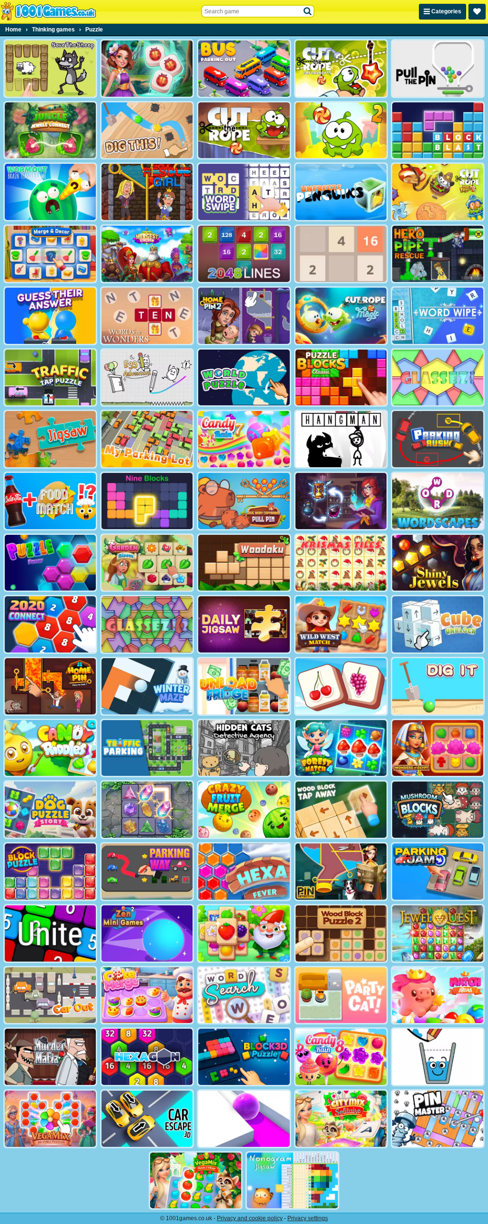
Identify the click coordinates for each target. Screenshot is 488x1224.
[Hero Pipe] (438, 253)
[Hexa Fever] (244, 871)
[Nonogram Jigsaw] (292, 1180)
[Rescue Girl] (147, 191)
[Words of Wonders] (147, 315)
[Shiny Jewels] (438, 562)
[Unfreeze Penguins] (341, 191)
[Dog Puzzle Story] (50, 809)
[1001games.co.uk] (48, 11)
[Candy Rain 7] (244, 439)
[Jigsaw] (50, 439)
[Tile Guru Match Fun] (147, 68)
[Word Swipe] (244, 191)
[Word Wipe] (438, 315)
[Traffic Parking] (147, 748)
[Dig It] (438, 686)
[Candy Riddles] (50, 748)
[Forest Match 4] (341, 748)
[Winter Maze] (147, 686)
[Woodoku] (244, 562)
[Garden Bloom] (147, 562)
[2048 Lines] (244, 253)
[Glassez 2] (147, 624)
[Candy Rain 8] (341, 1056)
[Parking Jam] (438, 871)
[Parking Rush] (438, 439)
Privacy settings (307, 1218)
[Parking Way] (147, 871)
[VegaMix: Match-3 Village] (196, 1180)
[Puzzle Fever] (50, 562)
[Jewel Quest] (438, 933)
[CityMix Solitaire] (341, 1118)
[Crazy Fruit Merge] (244, 809)
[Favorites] (477, 12)
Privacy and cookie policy (250, 1218)
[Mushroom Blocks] (438, 809)
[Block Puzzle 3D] (244, 1056)
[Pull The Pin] (438, 68)
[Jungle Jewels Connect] (50, 130)
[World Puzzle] (244, 377)
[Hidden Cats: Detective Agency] (244, 748)
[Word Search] (244, 995)
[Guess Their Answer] (50, 315)
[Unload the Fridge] (244, 686)
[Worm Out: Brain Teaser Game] (50, 191)
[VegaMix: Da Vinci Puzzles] (50, 1118)
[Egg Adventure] (147, 377)
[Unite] (50, 933)
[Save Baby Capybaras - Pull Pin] (244, 501)
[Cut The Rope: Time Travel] (438, 191)
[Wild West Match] (341, 624)
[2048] (341, 253)
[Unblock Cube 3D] (438, 624)
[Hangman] (341, 439)
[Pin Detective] (341, 871)
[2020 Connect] (50, 624)
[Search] (308, 11)
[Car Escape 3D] (147, 1118)
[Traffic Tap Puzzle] (50, 377)
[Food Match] (50, 501)
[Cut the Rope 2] (341, 130)
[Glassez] (438, 377)
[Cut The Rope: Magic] (341, 315)
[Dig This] (147, 130)
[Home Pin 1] (50, 686)
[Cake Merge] (147, 995)
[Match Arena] (438, 995)
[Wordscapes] (438, 501)
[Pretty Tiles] (341, 686)
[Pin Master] (438, 1118)
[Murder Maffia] (50, 1056)
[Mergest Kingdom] (147, 253)
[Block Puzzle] (50, 871)
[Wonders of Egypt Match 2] (438, 748)
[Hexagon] (147, 1056)
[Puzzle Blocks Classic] (341, 377)
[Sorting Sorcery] (341, 501)
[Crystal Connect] (147, 809)
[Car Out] (50, 995)
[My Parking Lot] (147, 439)
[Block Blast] (438, 130)
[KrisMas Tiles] (341, 562)
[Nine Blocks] (147, 501)
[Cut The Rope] (244, 130)
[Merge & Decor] (50, 253)
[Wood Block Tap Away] (341, 809)
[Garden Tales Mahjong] (244, 933)
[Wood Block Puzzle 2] (341, 933)
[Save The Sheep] (50, 68)
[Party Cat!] (341, 995)
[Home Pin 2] (244, 315)
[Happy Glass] (438, 1056)
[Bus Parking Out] (244, 68)
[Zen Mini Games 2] (147, 933)
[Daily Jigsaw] (244, 624)
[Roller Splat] (244, 1118)
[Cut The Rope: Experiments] (341, 68)
